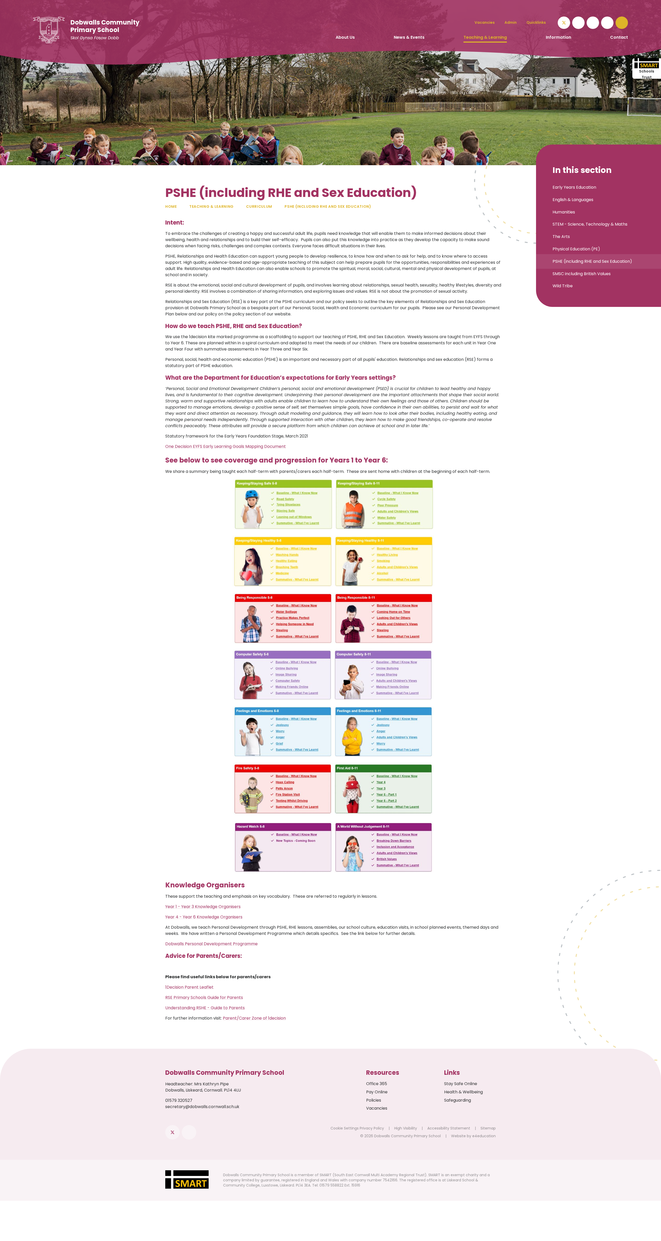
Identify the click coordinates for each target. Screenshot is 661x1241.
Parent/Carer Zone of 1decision (254, 1018)
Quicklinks (536, 22)
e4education (484, 1136)
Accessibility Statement (448, 1128)
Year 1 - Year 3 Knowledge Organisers (203, 907)
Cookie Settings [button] (344, 1128)
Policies (373, 1100)
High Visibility (405, 1128)
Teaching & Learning (211, 206)
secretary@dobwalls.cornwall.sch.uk (202, 1107)
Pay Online (377, 1092)
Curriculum (259, 206)
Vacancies (376, 1108)
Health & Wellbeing (463, 1092)
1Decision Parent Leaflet (189, 987)
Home (171, 206)
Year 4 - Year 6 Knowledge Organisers (203, 917)
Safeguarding (457, 1100)
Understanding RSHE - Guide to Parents (205, 1008)
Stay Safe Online (460, 1084)
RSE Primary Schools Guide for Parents (204, 997)
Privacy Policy (372, 1128)
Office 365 (376, 1084)
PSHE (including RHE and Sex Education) (328, 206)
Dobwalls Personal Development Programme (211, 944)
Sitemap (488, 1128)
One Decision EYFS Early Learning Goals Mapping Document (225, 446)
